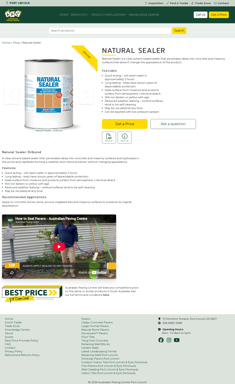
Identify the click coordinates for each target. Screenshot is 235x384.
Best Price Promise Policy (21, 340)
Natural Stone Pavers (95, 329)
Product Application (107, 14)
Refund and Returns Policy (22, 355)
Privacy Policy (14, 351)
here (106, 294)
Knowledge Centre (144, 14)
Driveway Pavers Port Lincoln (100, 358)
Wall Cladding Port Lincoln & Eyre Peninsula (109, 369)
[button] (12, 94)
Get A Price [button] (219, 14)
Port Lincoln (19, 3)
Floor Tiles (88, 337)
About (9, 333)
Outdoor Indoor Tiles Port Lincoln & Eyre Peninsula (114, 362)
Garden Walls (90, 347)
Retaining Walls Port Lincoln (99, 355)
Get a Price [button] (124, 124)
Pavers (85, 318)
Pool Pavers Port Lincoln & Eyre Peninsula (108, 365)
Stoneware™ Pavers (94, 333)
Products (78, 14)
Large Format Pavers (95, 326)
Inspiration (155, 3)
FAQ (8, 344)
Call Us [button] (200, 14)
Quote (9, 337)
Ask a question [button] (173, 124)
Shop (16, 42)
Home (63, 14)
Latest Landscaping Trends (98, 351)
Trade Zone (203, 3)
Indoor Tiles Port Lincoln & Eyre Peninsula (108, 373)
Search (179, 30)
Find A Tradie (179, 3)
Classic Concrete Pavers (97, 322)
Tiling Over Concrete (94, 340)
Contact (223, 3)
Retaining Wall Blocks (95, 344)
